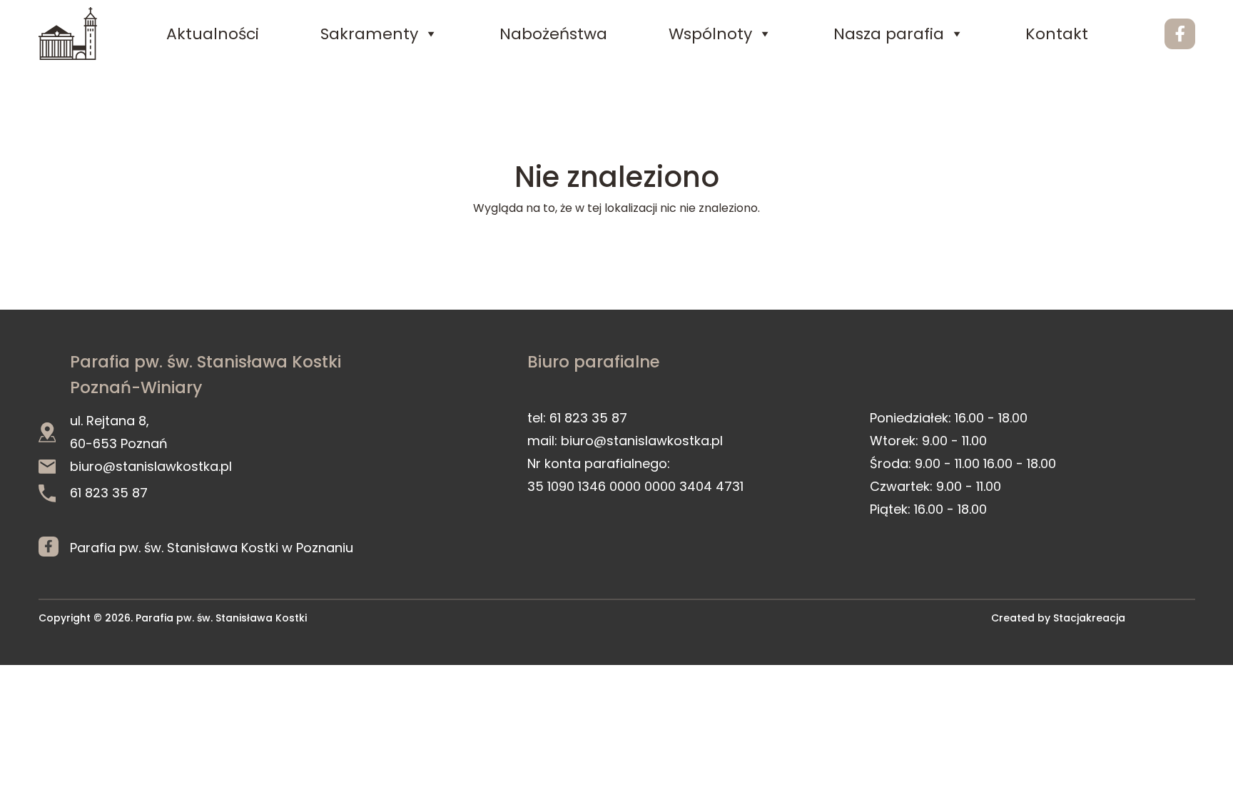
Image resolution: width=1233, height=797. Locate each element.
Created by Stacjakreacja (1058, 618)
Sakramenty (369, 34)
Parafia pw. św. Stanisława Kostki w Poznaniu (211, 548)
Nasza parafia (888, 34)
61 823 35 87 (109, 493)
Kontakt (1056, 34)
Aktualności (212, 34)
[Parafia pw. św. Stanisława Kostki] (68, 33)
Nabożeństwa (553, 34)
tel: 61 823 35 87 (577, 418)
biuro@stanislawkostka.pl (151, 466)
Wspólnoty (710, 34)
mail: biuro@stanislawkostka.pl (625, 441)
